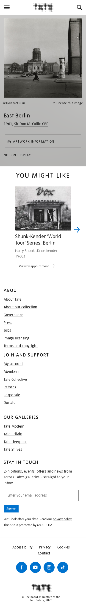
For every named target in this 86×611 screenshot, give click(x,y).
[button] (79, 7)
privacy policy (62, 519)
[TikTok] (62, 567)
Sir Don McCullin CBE (31, 124)
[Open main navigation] (16, 7)
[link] (26, 103)
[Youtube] (35, 567)
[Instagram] (49, 567)
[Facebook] (21, 567)
